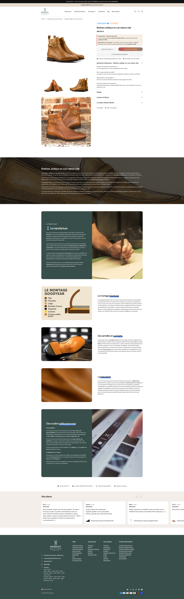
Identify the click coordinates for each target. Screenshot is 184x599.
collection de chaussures (96, 179)
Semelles (105, 558)
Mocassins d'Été (92, 555)
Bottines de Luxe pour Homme (54, 19)
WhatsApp (47, 564)
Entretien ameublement (125, 555)
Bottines (90, 551)
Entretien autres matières (125, 551)
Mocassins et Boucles (93, 549)
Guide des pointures (77, 549)
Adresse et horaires (77, 545)
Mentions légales (76, 558)
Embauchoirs (106, 549)
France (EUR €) (47, 589)
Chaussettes (106, 547)
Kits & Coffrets (123, 558)
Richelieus (90, 545)
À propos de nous (77, 560)
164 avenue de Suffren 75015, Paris (53, 555)
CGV (73, 556)
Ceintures (106, 545)
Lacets (105, 556)
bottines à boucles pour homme (66, 187)
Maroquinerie (106, 560)
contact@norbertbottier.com (52, 558)
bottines (45, 182)
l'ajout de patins (107, 349)
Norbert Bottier (50, 593)
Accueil (43, 19)
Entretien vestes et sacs (125, 553)
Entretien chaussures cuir (125, 545)
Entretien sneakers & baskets (126, 549)
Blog (73, 555)
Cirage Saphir (122, 556)
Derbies (90, 547)
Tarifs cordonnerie (77, 553)
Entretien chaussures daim (126, 547)
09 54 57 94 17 (48, 561)
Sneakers (90, 553)
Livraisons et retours (77, 547)
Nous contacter (76, 551)
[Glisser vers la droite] (141, 496)
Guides (77, 555)
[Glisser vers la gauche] (136, 496)
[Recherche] (135, 11)
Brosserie (105, 551)
